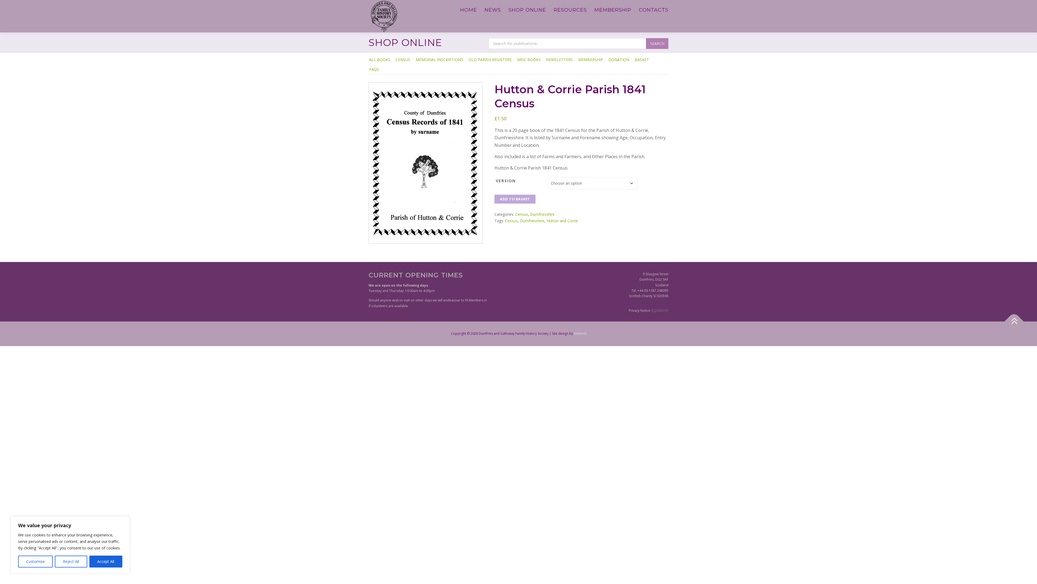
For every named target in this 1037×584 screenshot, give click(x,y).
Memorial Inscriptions (439, 59)
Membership (612, 10)
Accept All (105, 561)
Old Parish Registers (490, 59)
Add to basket (515, 199)
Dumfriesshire (542, 214)
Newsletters (559, 59)
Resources (570, 10)
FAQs (374, 69)
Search (657, 43)
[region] (70, 544)
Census (403, 59)
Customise (35, 561)
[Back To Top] (1014, 321)
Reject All (71, 561)
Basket (642, 59)
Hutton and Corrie (562, 220)
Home (468, 10)
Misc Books (529, 59)
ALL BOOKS (379, 59)
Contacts (653, 10)
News (492, 10)
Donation (618, 59)
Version (506, 180)
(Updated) (659, 310)
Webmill (580, 333)
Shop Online (527, 10)
